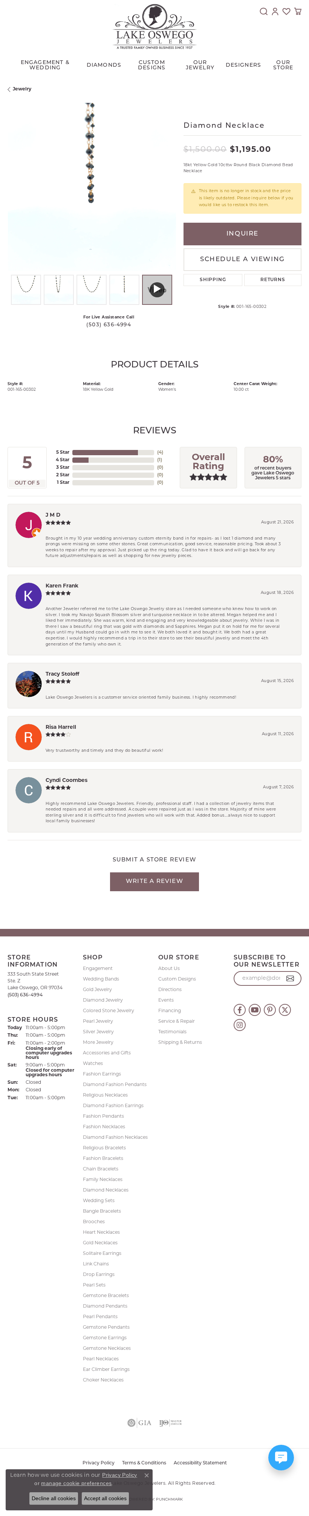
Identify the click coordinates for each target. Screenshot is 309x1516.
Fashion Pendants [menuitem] (103, 1116)
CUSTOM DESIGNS (151, 65)
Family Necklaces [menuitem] (102, 1180)
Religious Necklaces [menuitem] (105, 1095)
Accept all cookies (105, 1498)
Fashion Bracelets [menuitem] (103, 1159)
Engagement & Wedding (45, 65)
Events (166, 1000)
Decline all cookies (54, 1498)
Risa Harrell (61, 727)
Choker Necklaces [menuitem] (103, 1380)
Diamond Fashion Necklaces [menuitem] (115, 1137)
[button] (264, 11)
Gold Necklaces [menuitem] (100, 1243)
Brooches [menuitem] (94, 1222)
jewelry (22, 89)
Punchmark (169, 1500)
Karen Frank (62, 586)
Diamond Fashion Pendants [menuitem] (115, 1085)
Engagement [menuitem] (98, 969)
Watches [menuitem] (93, 1064)
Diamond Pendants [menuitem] (105, 1306)
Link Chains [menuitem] (96, 1264)
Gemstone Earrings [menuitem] (105, 1338)
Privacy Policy (119, 1475)
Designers (244, 65)
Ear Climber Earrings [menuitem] (106, 1370)
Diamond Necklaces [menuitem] (105, 1190)
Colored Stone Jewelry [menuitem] (108, 1011)
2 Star (62, 475)
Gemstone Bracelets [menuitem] (106, 1296)
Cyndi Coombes (66, 780)
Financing (169, 1011)
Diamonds (104, 65)
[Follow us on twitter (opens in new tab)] (285, 1010)
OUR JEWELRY (200, 65)
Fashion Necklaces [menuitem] (104, 1127)
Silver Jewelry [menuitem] (98, 1032)
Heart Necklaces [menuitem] (101, 1232)
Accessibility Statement (200, 1463)
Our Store (283, 65)
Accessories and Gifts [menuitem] (107, 1053)
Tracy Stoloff (62, 674)
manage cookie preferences (76, 1483)
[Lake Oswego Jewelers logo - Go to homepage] (154, 26)
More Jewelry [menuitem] (98, 1042)
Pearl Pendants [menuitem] (100, 1317)
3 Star (62, 467)
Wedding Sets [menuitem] (99, 1201)
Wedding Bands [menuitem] (101, 979)
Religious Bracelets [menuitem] (104, 1148)
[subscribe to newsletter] (290, 978)
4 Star (62, 460)
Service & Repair (176, 1021)
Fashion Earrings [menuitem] (102, 1074)
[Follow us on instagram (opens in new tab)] (240, 1025)
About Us (169, 969)
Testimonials (172, 1032)
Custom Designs (177, 979)
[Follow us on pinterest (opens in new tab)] (270, 1010)
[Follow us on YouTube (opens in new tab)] (255, 1010)
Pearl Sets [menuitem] (94, 1285)
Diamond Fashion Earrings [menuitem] (113, 1106)
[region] (92, 187)
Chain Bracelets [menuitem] (100, 1169)
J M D (53, 515)
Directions (170, 990)
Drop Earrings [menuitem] (99, 1275)
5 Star (62, 452)
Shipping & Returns (180, 1042)
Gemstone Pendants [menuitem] (106, 1327)
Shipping (213, 280)
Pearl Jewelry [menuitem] (98, 1021)
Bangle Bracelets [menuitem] (102, 1211)
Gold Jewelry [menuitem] (97, 990)
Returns (272, 280)
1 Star (63, 482)
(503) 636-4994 (108, 325)
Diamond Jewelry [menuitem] (103, 1000)
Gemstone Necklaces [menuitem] (107, 1348)
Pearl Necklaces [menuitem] (101, 1359)
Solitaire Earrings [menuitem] (102, 1253)
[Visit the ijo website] (170, 1422)
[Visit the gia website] (139, 1422)
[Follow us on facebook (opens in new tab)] (240, 1010)
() (160, 452)
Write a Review (154, 881)
